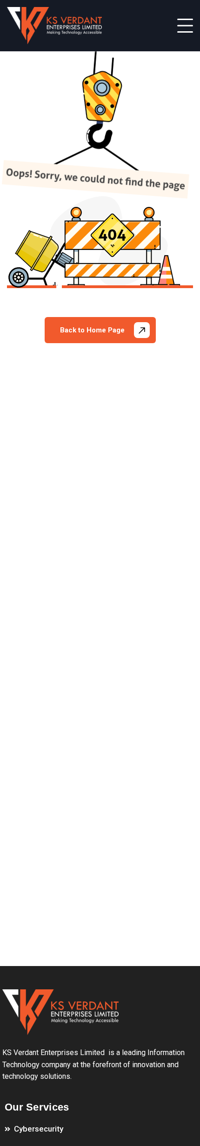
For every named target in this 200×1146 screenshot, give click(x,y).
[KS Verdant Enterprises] (54, 25)
